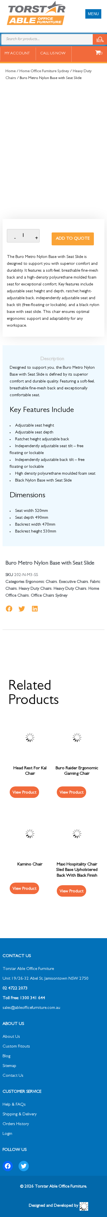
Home (10, 71)
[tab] (52, 359)
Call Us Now (53, 54)
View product (24, 793)
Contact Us (13, 1076)
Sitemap (9, 1066)
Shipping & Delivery (20, 1115)
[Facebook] (8, 1166)
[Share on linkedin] (34, 608)
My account (17, 54)
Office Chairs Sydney (49, 596)
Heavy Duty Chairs (35, 589)
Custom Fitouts (16, 1047)
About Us (11, 1037)
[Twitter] (24, 1166)
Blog (6, 1056)
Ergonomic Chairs (41, 582)
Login (7, 1134)
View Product (24, 889)
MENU (93, 14)
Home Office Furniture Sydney (44, 71)
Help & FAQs (14, 1105)
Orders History (16, 1124)
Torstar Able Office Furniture (28, 969)
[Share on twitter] (21, 608)
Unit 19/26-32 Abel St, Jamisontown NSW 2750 (45, 979)
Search (100, 39)
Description (52, 359)
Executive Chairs (73, 582)
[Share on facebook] (9, 608)
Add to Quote (73, 239)
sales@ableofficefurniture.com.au (31, 1008)
